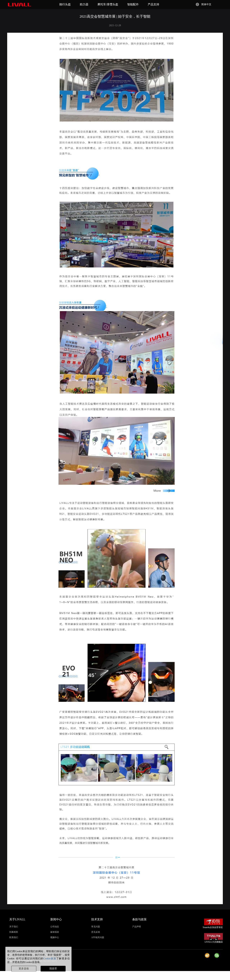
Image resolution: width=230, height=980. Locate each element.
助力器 (84, 4)
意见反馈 (95, 932)
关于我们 (13, 926)
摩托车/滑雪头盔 (107, 4)
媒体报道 (54, 932)
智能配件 (133, 4)
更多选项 (24, 968)
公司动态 (54, 926)
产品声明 (136, 926)
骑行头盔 (65, 4)
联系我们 (13, 937)
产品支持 (153, 4)
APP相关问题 (97, 937)
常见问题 (95, 926)
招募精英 (13, 932)
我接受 (53, 968)
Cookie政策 (49, 958)
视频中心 (54, 937)
